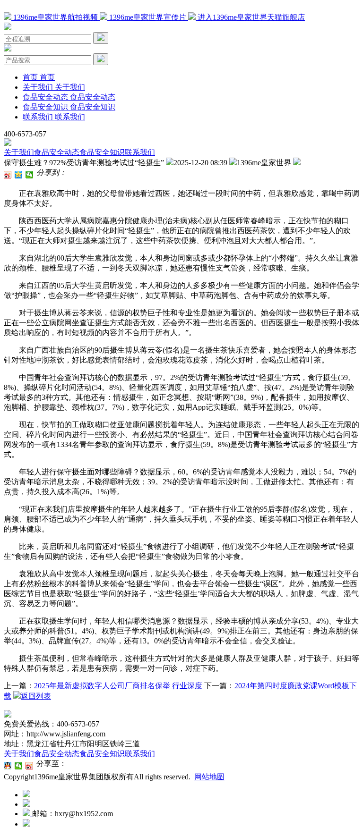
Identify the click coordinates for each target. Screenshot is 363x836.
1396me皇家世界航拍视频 (55, 17)
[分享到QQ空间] (19, 174)
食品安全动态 (56, 152)
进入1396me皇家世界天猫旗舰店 (250, 17)
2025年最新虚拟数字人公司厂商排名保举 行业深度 (118, 686)
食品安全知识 (102, 152)
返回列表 (36, 696)
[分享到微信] (30, 174)
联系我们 (140, 152)
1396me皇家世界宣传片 (147, 17)
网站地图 (209, 777)
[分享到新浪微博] (8, 174)
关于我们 (19, 152)
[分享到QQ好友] (8, 765)
